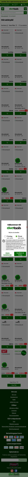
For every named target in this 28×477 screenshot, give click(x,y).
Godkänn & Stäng (20, 254)
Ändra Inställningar (7, 254)
